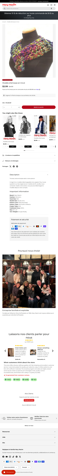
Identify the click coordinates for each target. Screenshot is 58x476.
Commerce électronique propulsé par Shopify (22, 472)
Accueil (4, 21)
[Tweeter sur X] (10, 166)
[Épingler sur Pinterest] (17, 166)
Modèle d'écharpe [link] (8, 141)
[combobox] (29, 8)
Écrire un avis (29, 400)
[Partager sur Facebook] (13, 166)
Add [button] (12, 146)
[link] (9, 127)
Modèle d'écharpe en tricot (13, 21)
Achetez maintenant (43, 1)
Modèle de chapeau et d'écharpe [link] (25, 136)
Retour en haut (29, 425)
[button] (51, 8)
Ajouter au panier (39, 107)
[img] (29, 340)
